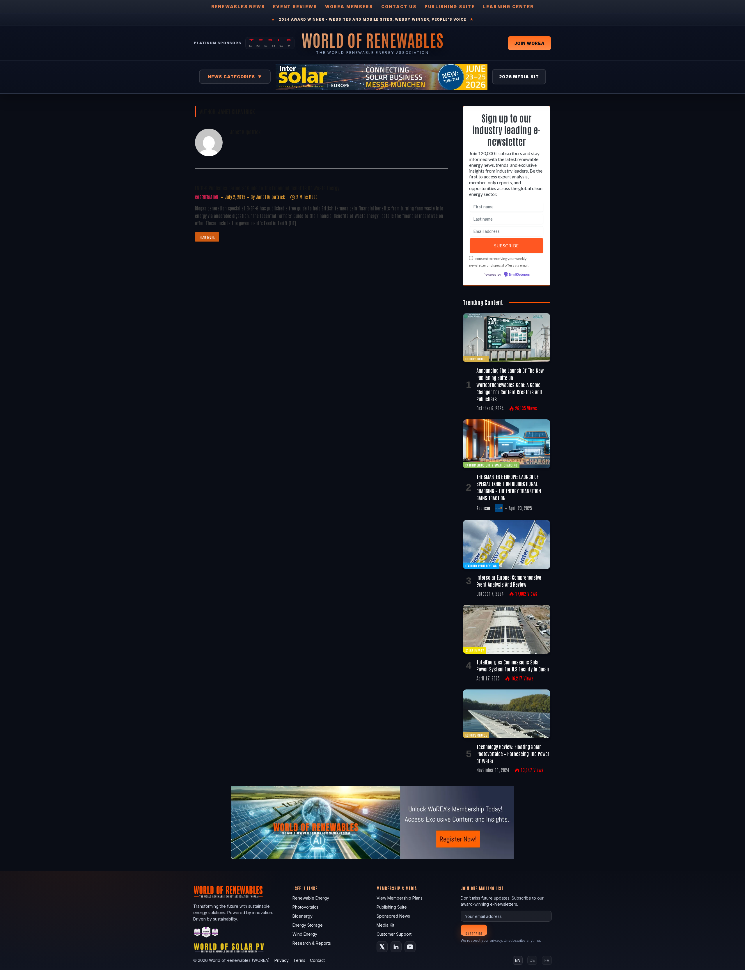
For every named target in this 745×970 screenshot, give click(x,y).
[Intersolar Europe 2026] (381, 77)
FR (546, 960)
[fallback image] (372, 822)
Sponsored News (393, 916)
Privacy (281, 960)
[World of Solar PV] (229, 949)
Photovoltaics (305, 907)
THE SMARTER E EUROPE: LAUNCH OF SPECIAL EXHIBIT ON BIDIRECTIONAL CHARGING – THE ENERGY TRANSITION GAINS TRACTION (508, 487)
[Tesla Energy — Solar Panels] (270, 43)
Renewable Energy (310, 897)
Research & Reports (311, 943)
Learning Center (508, 6)
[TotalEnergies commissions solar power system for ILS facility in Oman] (506, 629)
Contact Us (398, 6)
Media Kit (385, 925)
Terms (299, 960)
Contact (317, 960)
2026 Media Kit (519, 76)
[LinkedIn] (396, 946)
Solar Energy (474, 650)
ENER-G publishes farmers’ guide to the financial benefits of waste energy (267, 187)
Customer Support (394, 934)
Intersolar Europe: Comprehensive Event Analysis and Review (508, 581)
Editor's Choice (476, 359)
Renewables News (238, 6)
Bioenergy (302, 916)
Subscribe (474, 933)
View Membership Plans (400, 897)
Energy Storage (307, 925)
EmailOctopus (519, 274)
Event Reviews (295, 6)
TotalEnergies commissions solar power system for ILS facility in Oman (512, 665)
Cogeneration (206, 197)
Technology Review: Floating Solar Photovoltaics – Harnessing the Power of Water (512, 753)
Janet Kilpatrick (245, 131)
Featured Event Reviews (480, 565)
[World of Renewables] (206, 933)
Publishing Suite (450, 6)
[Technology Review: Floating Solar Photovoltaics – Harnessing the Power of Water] (506, 713)
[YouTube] (410, 946)
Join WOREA (529, 43)
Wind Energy (304, 934)
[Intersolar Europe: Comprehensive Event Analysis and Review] (506, 544)
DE (532, 960)
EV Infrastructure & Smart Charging (491, 465)
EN (517, 960)
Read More (207, 237)
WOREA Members (349, 6)
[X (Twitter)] (382, 946)
